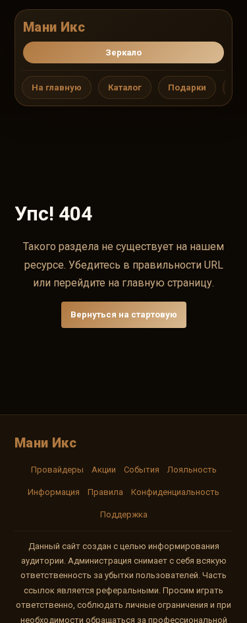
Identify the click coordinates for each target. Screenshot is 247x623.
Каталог (125, 87)
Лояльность (192, 470)
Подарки (187, 87)
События (141, 470)
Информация (54, 492)
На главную (57, 87)
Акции (104, 470)
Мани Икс (54, 27)
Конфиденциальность (175, 492)
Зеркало (123, 52)
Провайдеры (57, 470)
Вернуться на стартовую (123, 314)
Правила (105, 492)
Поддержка (124, 514)
